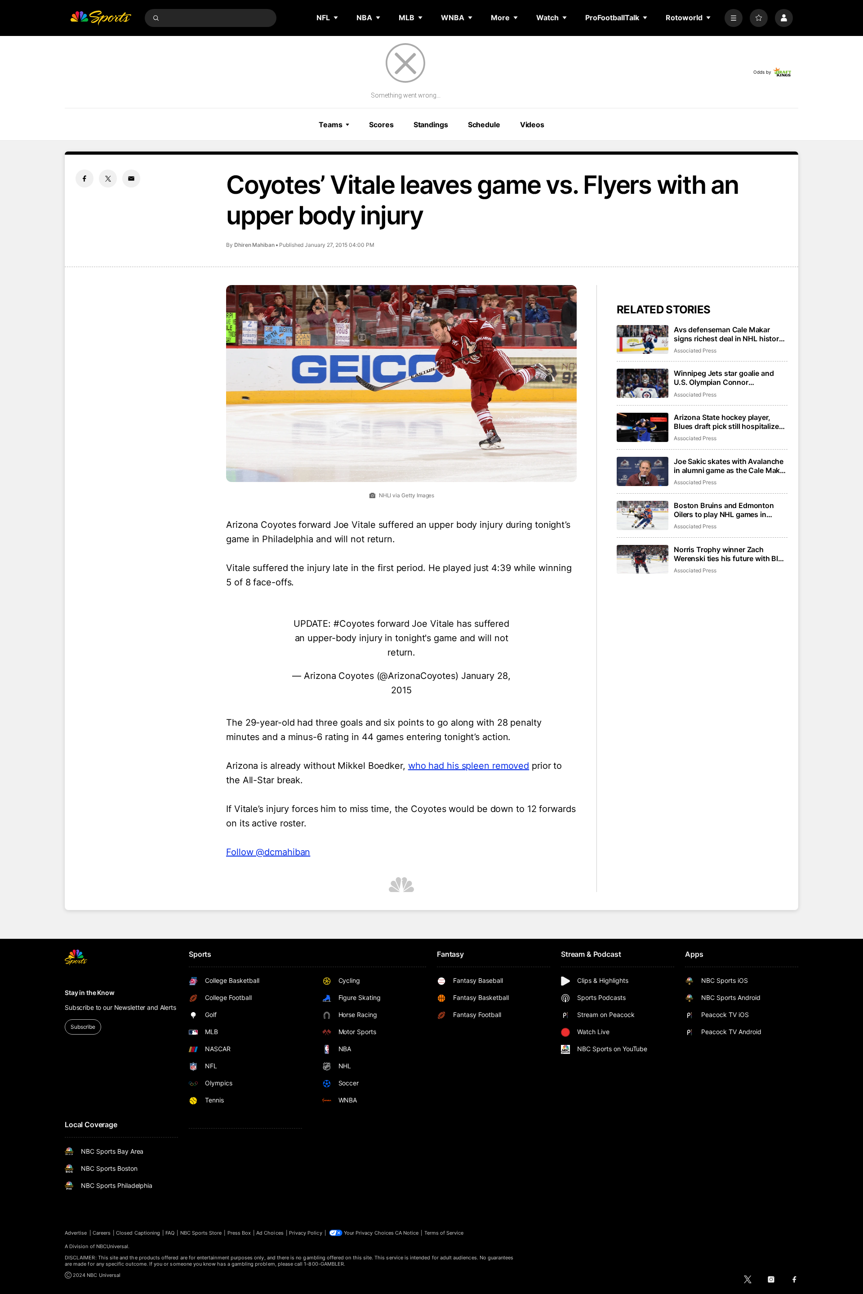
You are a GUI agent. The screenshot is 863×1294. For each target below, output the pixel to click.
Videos (532, 124)
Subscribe (83, 1026)
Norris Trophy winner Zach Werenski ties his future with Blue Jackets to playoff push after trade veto (730, 554)
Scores (381, 124)
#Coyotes (354, 623)
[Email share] (131, 178)
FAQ (169, 1233)
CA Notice (407, 1233)
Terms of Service (444, 1233)
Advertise (76, 1233)
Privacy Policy (305, 1233)
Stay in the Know (90, 992)
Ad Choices (270, 1233)
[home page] (100, 18)
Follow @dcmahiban (268, 852)
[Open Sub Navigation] (336, 17)
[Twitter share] (108, 178)
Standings (431, 124)
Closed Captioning (138, 1233)
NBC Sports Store (201, 1233)
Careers (102, 1233)
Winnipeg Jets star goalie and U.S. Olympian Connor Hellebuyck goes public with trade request (724, 378)
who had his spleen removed (468, 765)
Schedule (484, 124)
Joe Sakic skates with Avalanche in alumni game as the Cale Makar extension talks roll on (730, 466)
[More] (734, 18)
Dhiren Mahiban (254, 244)
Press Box (239, 1233)
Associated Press (695, 350)
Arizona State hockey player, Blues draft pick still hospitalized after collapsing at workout (728, 422)
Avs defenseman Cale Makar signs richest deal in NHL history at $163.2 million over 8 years (728, 334)
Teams (330, 124)
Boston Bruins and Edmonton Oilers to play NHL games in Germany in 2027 (724, 510)
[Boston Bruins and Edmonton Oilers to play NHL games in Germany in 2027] (642, 515)
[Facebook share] (84, 178)
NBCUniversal (112, 1246)
